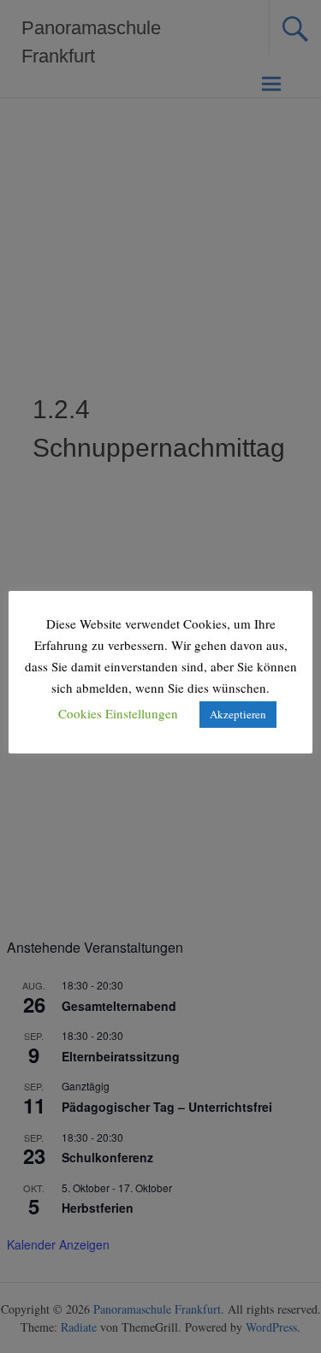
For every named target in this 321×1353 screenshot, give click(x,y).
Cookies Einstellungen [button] (118, 713)
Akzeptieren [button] (238, 714)
